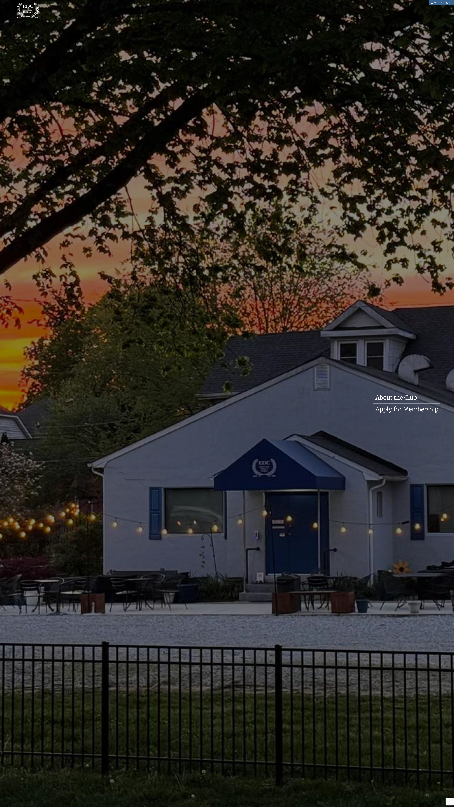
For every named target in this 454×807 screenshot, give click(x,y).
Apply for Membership (406, 409)
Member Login (442, 2)
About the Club (396, 397)
